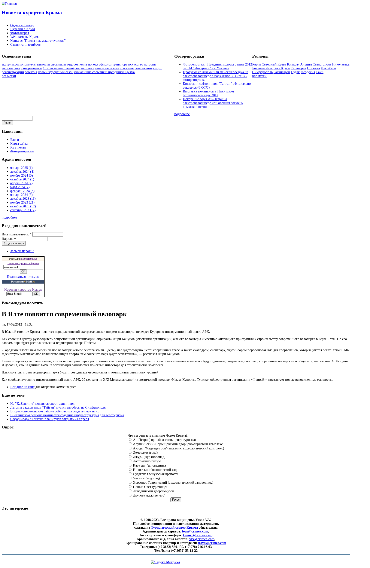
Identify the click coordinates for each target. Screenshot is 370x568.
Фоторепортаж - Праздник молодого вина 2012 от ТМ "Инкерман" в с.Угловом (217, 66)
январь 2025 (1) (21, 168)
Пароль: (9, 239)
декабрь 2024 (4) (22, 171)
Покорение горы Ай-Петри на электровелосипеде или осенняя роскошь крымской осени (213, 103)
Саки (319, 72)
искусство (135, 64)
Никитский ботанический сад (154, 469)
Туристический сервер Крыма (174, 527)
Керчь (256, 64)
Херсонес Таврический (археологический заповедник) (172, 482)
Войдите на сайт (22, 387)
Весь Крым (281, 68)
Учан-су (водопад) (146, 478)
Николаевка (340, 64)
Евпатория (298, 68)
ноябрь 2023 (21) (22, 202)
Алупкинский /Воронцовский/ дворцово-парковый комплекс (177, 444)
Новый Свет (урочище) (149, 487)
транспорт (119, 64)
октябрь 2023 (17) (23, 206)
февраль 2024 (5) (22, 191)
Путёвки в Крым (22, 29)
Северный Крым (274, 64)
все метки (9, 76)
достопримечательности (32, 64)
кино (99, 68)
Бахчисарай (281, 72)
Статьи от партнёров (25, 44)
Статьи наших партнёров (61, 68)
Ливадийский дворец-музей (153, 491)
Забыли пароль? (22, 251)
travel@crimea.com (212, 543)
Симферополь (262, 72)
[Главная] (9, 3)
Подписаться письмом (23, 276)
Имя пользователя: (16, 234)
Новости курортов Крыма (32, 12)
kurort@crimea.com (197, 535)
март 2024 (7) (20, 187)
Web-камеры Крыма (24, 37)
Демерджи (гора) (145, 452)
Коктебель (328, 68)
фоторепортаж (31, 68)
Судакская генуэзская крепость (155, 474)
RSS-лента (18, 147)
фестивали (58, 64)
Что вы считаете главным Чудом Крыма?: (158, 435)
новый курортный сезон (55, 72)
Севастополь (322, 64)
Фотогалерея (19, 33)
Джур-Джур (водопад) (148, 457)
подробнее (182, 114)
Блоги (14, 139)
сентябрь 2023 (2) (23, 210)
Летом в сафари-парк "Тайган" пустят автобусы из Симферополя (58, 407)
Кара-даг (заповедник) (149, 465)
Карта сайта (19, 143)
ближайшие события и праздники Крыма (104, 72)
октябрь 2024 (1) (22, 179)
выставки (87, 68)
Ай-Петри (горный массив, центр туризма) (164, 440)
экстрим (8, 64)
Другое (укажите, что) (148, 495)
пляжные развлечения (136, 68)
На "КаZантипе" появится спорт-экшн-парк (42, 403)
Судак (295, 72)
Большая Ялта (262, 68)
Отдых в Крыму (22, 25)
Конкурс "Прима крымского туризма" (38, 40)
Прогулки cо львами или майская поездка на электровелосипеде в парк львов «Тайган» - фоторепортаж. (215, 76)
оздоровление (77, 64)
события (31, 72)
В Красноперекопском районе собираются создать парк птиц (54, 411)
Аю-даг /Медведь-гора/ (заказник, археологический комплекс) (178, 448)
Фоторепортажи (22, 151)
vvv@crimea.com (201, 539)
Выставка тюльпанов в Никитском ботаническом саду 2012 (208, 93)
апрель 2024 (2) (21, 183)
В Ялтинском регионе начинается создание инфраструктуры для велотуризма (67, 415)
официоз (105, 64)
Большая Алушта (299, 64)
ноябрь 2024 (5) (21, 175)
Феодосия (308, 72)
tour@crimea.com (195, 531)
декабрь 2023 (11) (23, 198)
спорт (157, 68)
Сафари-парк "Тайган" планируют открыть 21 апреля (49, 419)
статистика (111, 68)
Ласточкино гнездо (146, 461)
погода (93, 64)
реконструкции (13, 72)
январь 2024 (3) (21, 194)
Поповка (313, 68)
